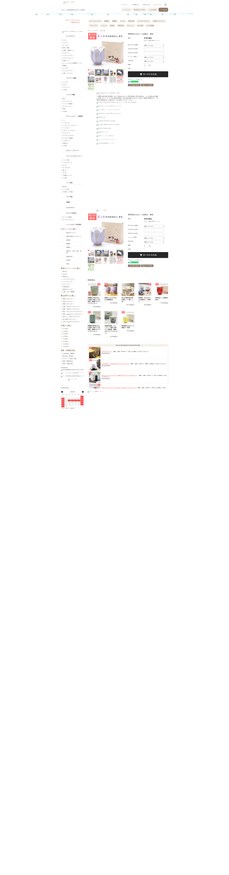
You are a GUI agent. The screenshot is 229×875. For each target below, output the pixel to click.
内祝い (68, 264)
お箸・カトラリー (68, 73)
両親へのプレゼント (68, 304)
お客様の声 (135, 4)
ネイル (65, 172)
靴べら (65, 170)
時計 (64, 98)
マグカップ (66, 53)
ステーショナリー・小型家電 (74, 116)
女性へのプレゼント (68, 301)
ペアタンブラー (93, 25)
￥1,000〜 (66, 328)
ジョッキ (65, 42)
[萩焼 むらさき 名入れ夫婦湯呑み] (111, 289)
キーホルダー (66, 167)
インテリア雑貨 (70, 94)
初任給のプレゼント (68, 289)
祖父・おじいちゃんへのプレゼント (73, 311)
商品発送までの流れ (139, 9)
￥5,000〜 (66, 339)
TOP (89, 30)
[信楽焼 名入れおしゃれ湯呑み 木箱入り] (144, 289)
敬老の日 (65, 276)
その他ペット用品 (68, 192)
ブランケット (130, 25)
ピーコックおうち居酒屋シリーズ (72, 63)
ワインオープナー (68, 70)
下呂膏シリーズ (67, 175)
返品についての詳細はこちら (136, 79)
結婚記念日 (69, 256)
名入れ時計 (140, 25)
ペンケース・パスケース (70, 125)
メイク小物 (66, 160)
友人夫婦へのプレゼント (70, 319)
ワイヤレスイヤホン (68, 135)
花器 (64, 108)
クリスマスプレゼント (143, 21)
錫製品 (65, 65)
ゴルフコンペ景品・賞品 (70, 358)
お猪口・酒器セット (68, 50)
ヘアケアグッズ (67, 162)
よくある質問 (152, 9)
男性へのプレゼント (68, 299)
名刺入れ (65, 143)
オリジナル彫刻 (67, 217)
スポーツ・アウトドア (72, 150)
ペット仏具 (66, 189)
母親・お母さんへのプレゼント (71, 309)
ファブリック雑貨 (71, 78)
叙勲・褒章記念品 (68, 361)
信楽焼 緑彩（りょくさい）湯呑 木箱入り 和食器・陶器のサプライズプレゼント (111, 329)
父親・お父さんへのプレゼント (71, 306)
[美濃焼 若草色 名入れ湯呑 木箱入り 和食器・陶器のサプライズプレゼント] (94, 317)
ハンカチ (65, 82)
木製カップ (66, 60)
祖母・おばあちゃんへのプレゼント (73, 314)
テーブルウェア (70, 36)
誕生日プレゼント (71, 232)
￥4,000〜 (66, 336)
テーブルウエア (95, 30)
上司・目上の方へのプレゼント (71, 321)
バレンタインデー (68, 281)
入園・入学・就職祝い (69, 291)
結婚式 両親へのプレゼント (74, 236)
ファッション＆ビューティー (74, 156)
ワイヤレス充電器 (68, 138)
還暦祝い (106, 21)
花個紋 (68, 202)
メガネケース (66, 140)
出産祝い (68, 260)
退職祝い (114, 21)
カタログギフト (70, 207)
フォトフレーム (67, 101)
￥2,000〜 (66, 331)
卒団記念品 (121, 25)
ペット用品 (69, 182)
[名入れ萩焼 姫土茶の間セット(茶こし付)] (127, 289)
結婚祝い (68, 240)
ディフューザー (67, 106)
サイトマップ (157, 4)
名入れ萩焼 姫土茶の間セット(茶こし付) (127, 299)
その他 (65, 89)
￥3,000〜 (66, 333)
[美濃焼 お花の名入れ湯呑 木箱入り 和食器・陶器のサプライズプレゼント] (94, 289)
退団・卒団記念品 (68, 363)
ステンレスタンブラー (95, 21)
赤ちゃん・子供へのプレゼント (71, 316)
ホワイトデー (66, 284)
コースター (66, 68)
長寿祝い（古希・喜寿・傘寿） (73, 252)
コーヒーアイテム (68, 55)
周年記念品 (131, 21)
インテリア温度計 (68, 103)
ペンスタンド (66, 128)
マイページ (124, 4)
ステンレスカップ (68, 58)
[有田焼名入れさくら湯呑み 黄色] (127, 317)
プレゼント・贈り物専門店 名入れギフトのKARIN (73, 10)
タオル (65, 84)
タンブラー (66, 45)
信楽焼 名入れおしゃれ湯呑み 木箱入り (144, 299)
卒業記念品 (66, 286)
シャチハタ (104, 25)
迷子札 (65, 186)
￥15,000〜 (66, 346)
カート (165, 9)
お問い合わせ (146, 4)
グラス (65, 40)
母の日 (65, 271)
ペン (64, 120)
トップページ (126, 9)
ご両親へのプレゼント (159, 21)
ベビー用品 (69, 196)
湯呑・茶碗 (102, 30)
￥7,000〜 (66, 341)
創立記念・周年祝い (68, 356)
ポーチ (65, 165)
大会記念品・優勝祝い (69, 353)
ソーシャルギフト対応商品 (73, 224)
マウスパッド (66, 133)
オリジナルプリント (68, 219)
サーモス (122, 21)
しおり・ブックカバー (69, 130)
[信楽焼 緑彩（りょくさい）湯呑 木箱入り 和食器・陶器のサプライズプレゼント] (111, 317)
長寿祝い (112, 25)
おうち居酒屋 (150, 25)
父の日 (65, 274)
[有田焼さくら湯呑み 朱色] (161, 289)
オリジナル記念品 (71, 213)
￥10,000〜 (66, 344)
